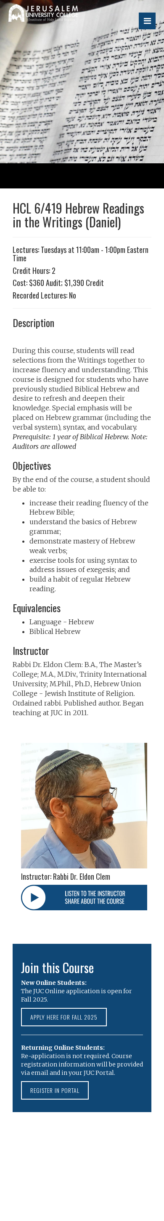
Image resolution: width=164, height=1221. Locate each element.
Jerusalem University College (61, 17)
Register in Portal (54, 1090)
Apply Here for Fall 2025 (64, 1016)
